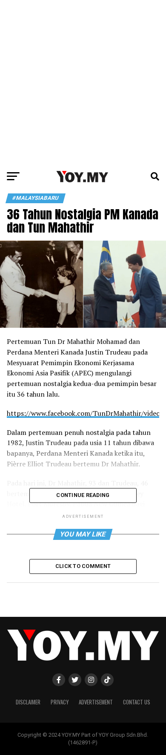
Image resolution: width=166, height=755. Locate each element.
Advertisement (96, 702)
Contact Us (136, 702)
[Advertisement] (83, 83)
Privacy (60, 702)
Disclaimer (28, 702)
